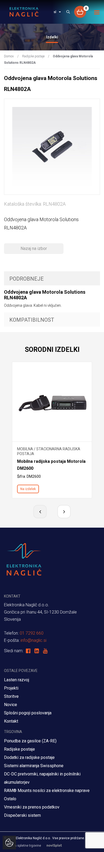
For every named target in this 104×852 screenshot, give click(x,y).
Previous (40, 511)
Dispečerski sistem (22, 815)
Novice (10, 704)
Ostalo (10, 798)
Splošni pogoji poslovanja (27, 712)
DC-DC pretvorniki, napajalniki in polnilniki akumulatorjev (42, 778)
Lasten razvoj (16, 679)
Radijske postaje (33, 56)
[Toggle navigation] (97, 12)
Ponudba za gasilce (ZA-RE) (30, 740)
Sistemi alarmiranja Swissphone (33, 765)
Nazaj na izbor (34, 248)
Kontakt (11, 721)
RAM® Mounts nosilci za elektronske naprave (47, 790)
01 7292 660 (31, 633)
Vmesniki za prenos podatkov (31, 807)
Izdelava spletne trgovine (22, 845)
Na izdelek (28, 489)
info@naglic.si (33, 640)
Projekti (11, 688)
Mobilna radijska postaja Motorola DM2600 (51, 465)
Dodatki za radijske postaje (29, 757)
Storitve (11, 696)
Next (64, 511)
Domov (9, 56)
